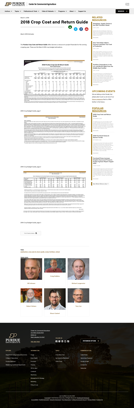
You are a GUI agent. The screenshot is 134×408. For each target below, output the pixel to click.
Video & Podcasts (48, 11)
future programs (97, 99)
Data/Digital (34, 358)
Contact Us (84, 365)
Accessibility (34, 400)
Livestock (33, 371)
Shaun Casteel (55, 313)
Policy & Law (34, 385)
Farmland (33, 361)
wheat (58, 252)
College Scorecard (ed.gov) (79, 400)
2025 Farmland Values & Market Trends (101, 136)
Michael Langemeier (78, 283)
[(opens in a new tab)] (31, 279)
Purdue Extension (11, 361)
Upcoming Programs (86, 358)
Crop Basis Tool (60, 355)
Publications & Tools (30, 11)
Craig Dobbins (55, 276)
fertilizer (52, 252)
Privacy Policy (92, 400)
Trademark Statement (83, 398)
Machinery (34, 375)
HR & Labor (34, 368)
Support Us (82, 11)
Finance (33, 365)
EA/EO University (44, 400)
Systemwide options (89, 341)
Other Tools (59, 361)
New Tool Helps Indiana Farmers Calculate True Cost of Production (102, 44)
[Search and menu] (127, 4)
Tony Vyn (78, 306)
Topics (17, 11)
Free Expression (66, 400)
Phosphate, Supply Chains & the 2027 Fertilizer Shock (102, 24)
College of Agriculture (12, 358)
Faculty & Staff (85, 361)
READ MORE (95, 37)
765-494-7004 (35, 342)
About (72, 11)
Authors (7, 11)
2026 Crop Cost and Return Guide (102, 115)
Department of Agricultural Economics (16, 355)
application (24, 252)
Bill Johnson (31, 283)
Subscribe (121, 11)
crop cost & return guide (36, 252)
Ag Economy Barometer (62, 358)
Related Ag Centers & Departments (15, 365)
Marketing (33, 381)
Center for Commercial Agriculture (42, 4)
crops (47, 252)
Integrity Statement (55, 400)
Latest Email (84, 355)
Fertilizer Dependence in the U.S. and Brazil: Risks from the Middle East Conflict (103, 66)
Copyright (47, 398)
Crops (32, 355)
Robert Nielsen (31, 306)
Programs (61, 11)
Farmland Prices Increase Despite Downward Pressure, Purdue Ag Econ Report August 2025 (103, 160)
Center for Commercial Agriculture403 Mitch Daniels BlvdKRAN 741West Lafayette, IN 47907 (40, 334)
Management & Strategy (37, 378)
